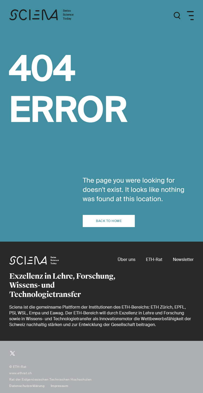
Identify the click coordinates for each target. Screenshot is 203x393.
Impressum (59, 386)
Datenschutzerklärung (26, 386)
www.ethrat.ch (20, 373)
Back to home (109, 221)
